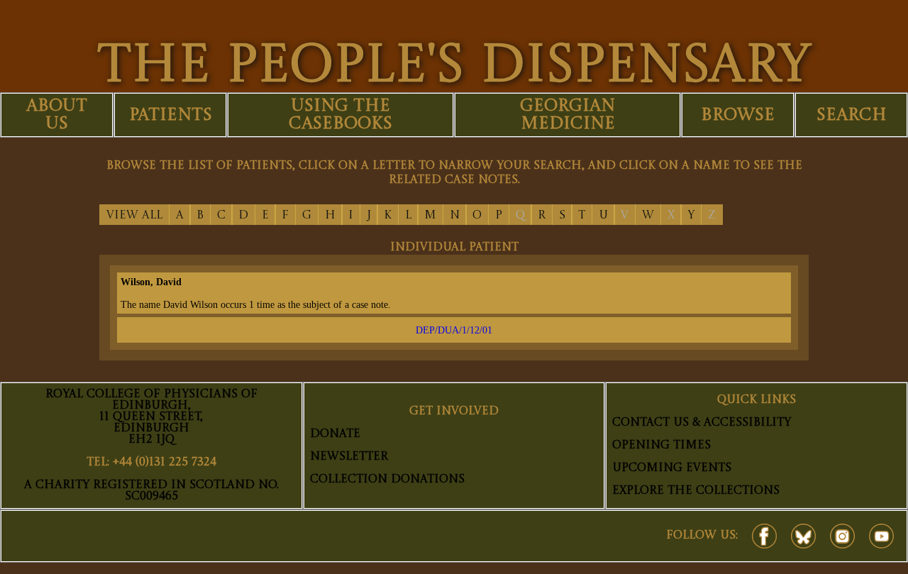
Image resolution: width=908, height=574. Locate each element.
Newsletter (349, 457)
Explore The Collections (696, 491)
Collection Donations (387, 479)
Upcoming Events (671, 468)
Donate (335, 434)
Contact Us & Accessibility (701, 423)
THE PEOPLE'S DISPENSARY (454, 67)
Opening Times (661, 445)
